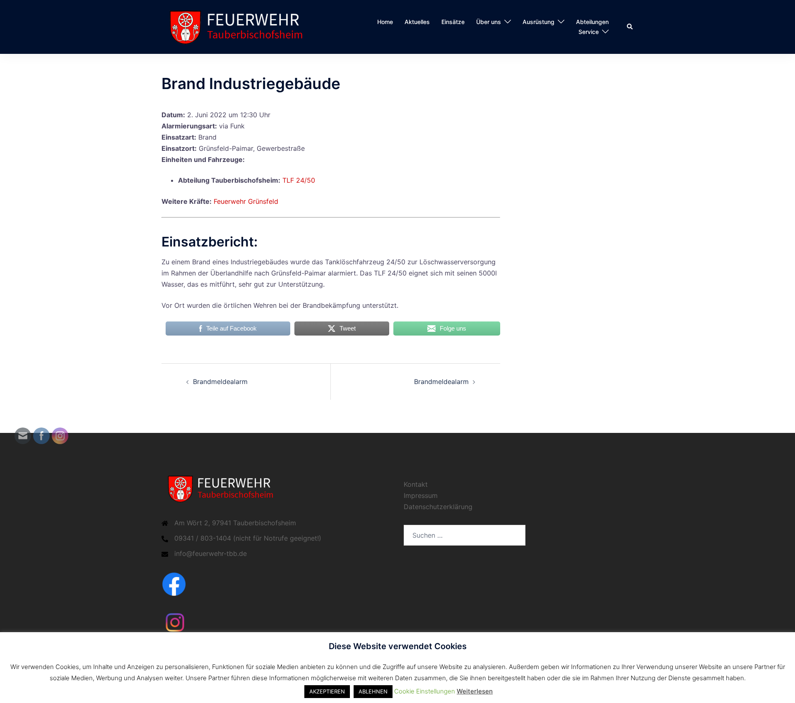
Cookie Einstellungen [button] (424, 691)
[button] (630, 27)
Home (385, 21)
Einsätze (453, 21)
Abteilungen (592, 21)
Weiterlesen (475, 691)
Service (588, 31)
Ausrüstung (538, 21)
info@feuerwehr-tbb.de (210, 553)
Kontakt (416, 484)
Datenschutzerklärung (438, 506)
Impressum (421, 495)
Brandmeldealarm (220, 381)
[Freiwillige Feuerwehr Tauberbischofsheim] (239, 26)
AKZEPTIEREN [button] (327, 691)
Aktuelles (417, 21)
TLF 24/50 (298, 180)
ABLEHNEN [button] (373, 691)
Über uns (488, 21)
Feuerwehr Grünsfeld (246, 201)
